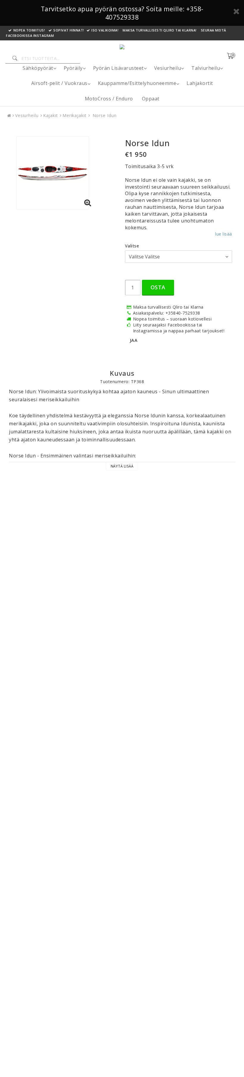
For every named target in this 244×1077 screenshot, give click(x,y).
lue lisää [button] (223, 234)
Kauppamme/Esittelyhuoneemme (137, 83)
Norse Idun (104, 115)
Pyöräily (73, 68)
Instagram (43, 35)
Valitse (132, 246)
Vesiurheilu (167, 68)
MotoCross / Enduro (109, 98)
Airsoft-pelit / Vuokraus (59, 83)
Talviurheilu (205, 68)
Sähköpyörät (38, 68)
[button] (234, 56)
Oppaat (150, 98)
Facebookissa (19, 35)
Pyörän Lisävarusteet (118, 68)
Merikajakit (74, 115)
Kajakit (50, 115)
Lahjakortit (200, 83)
